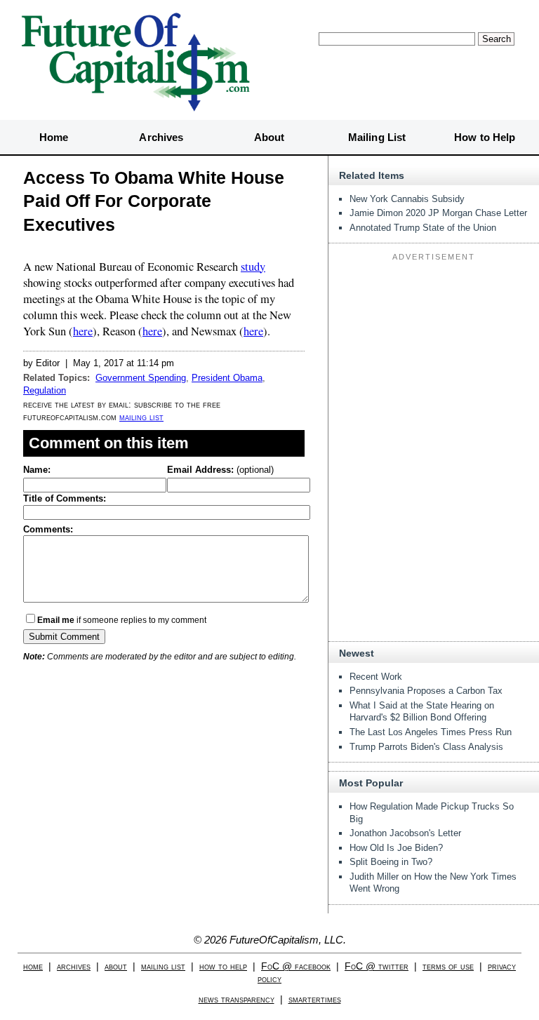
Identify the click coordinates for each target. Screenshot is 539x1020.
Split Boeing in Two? (391, 862)
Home (53, 137)
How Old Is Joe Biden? (396, 848)
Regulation (44, 390)
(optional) (220, 469)
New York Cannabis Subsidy (407, 199)
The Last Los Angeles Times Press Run (431, 732)
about (116, 966)
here (83, 331)
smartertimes (314, 999)
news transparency (236, 999)
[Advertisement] (433, 353)
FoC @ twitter (376, 966)
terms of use (448, 966)
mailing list (141, 417)
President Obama (227, 378)
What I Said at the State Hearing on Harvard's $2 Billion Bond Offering (422, 711)
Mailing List (377, 137)
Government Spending (140, 378)
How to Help (484, 137)
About (269, 137)
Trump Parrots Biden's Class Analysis (426, 746)
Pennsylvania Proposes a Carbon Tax (426, 690)
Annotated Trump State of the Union (423, 227)
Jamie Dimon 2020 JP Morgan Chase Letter (438, 213)
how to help (223, 966)
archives (74, 966)
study (253, 266)
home (33, 966)
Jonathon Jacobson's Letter (405, 833)
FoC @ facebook (296, 966)
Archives (161, 137)
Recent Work (376, 676)
